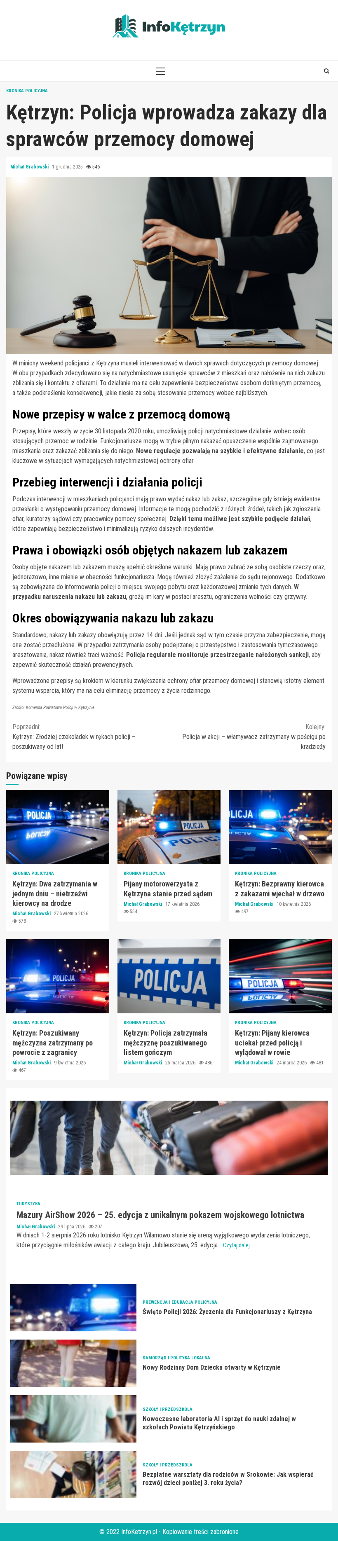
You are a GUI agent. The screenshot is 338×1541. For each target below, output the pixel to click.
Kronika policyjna (27, 91)
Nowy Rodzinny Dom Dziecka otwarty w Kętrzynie (73, 1363)
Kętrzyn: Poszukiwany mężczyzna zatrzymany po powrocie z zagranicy (57, 976)
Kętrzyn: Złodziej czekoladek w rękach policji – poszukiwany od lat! (74, 737)
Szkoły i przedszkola (167, 1409)
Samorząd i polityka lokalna (176, 1358)
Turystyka (28, 1204)
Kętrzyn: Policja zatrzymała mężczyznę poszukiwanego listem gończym (169, 976)
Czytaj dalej (236, 1245)
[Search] (327, 71)
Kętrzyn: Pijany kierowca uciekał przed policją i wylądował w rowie (280, 976)
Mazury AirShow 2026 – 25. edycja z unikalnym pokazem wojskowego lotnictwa (169, 1138)
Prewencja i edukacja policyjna (180, 1302)
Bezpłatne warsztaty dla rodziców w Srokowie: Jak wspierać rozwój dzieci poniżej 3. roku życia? (73, 1474)
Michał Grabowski (30, 167)
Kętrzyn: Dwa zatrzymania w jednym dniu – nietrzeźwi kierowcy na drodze (57, 827)
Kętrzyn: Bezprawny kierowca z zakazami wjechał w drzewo (280, 827)
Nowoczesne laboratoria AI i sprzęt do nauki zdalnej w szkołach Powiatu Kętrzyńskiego (73, 1419)
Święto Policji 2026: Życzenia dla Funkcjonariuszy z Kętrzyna (73, 1307)
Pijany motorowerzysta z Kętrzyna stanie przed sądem (169, 827)
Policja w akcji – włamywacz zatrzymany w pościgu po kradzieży (254, 737)
